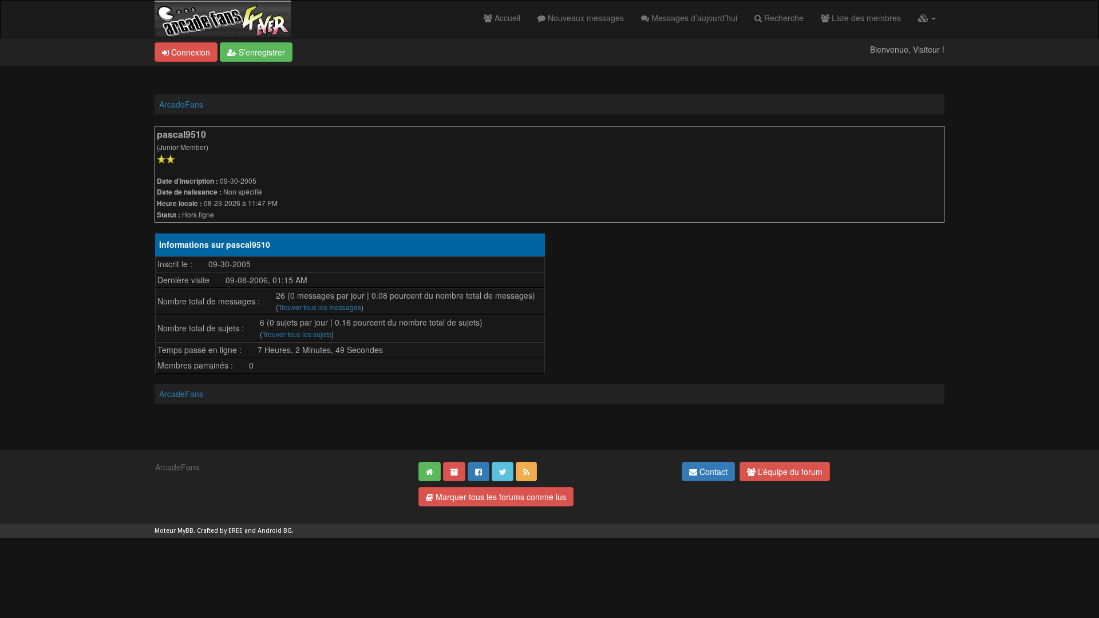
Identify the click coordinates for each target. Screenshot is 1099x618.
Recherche (783, 17)
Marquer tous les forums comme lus (499, 496)
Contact (712, 471)
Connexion (189, 52)
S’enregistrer (260, 52)
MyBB (185, 530)
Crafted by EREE (220, 530)
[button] (927, 18)
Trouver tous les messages (319, 307)
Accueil (506, 17)
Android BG (275, 530)
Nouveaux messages (584, 17)
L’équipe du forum (789, 471)
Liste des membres (865, 17)
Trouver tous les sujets (296, 334)
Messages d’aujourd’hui (693, 17)
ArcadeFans (181, 104)
